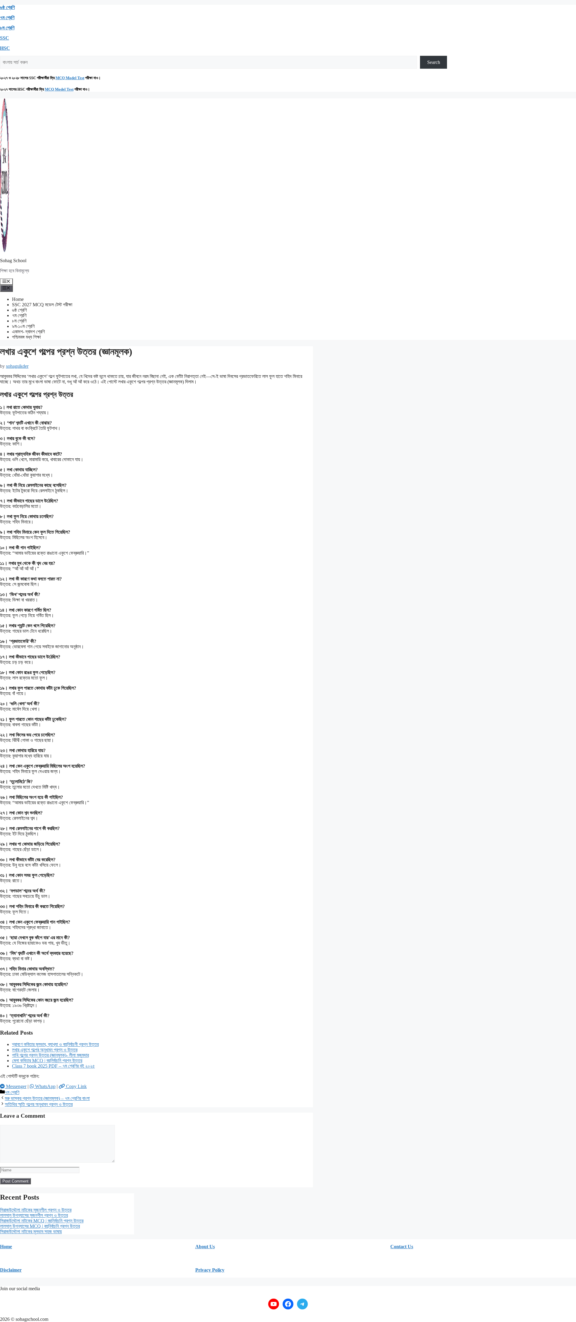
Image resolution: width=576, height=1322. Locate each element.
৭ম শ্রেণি (7, 17)
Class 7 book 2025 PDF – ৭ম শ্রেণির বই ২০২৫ (53, 1066)
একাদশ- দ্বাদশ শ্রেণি (28, 331)
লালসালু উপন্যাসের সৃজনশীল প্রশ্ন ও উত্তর (34, 1215)
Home (18, 299)
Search (433, 62)
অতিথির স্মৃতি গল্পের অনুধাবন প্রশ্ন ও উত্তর (39, 1104)
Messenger (15, 1086)
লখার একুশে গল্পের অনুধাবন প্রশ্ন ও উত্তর (44, 1049)
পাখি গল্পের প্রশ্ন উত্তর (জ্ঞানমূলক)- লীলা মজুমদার (50, 1055)
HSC (5, 48)
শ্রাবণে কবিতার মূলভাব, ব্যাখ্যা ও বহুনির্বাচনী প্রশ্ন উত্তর (55, 1044)
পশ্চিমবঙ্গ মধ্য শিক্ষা (26, 337)
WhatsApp (45, 1086)
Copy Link (76, 1086)
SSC (4, 37)
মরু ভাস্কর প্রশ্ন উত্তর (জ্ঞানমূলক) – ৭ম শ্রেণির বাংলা (47, 1098)
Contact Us (401, 1246)
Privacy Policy (209, 1270)
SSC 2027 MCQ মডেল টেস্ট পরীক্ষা (42, 304)
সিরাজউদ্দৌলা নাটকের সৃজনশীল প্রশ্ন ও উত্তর (35, 1210)
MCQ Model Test (70, 78)
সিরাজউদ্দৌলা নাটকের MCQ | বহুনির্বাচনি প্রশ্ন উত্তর (41, 1220)
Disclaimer (11, 1270)
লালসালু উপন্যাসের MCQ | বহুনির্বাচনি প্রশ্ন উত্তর (40, 1226)
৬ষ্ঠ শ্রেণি (7, 7)
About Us (205, 1246)
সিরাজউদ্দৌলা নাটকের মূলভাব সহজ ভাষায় (31, 1231)
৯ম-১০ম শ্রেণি (23, 326)
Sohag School (13, 260)
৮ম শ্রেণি (7, 27)
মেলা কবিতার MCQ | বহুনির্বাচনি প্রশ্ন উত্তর (47, 1060)
